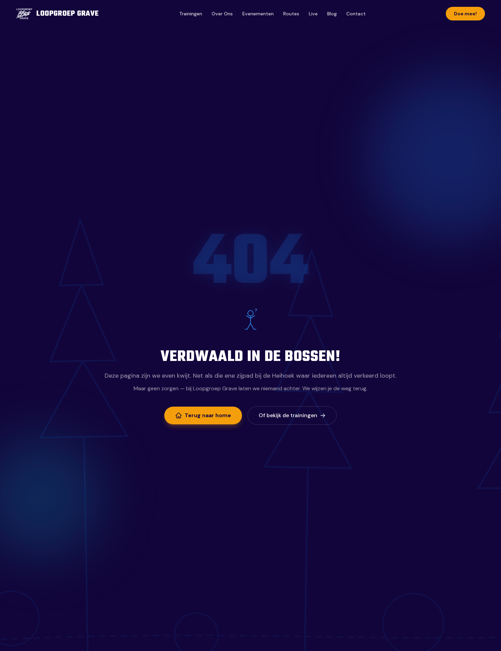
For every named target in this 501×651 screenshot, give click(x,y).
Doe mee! (465, 14)
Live (313, 14)
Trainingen (190, 14)
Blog (332, 14)
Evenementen (258, 14)
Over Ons (222, 14)
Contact (356, 14)
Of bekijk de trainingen (288, 415)
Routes (291, 14)
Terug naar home (208, 415)
